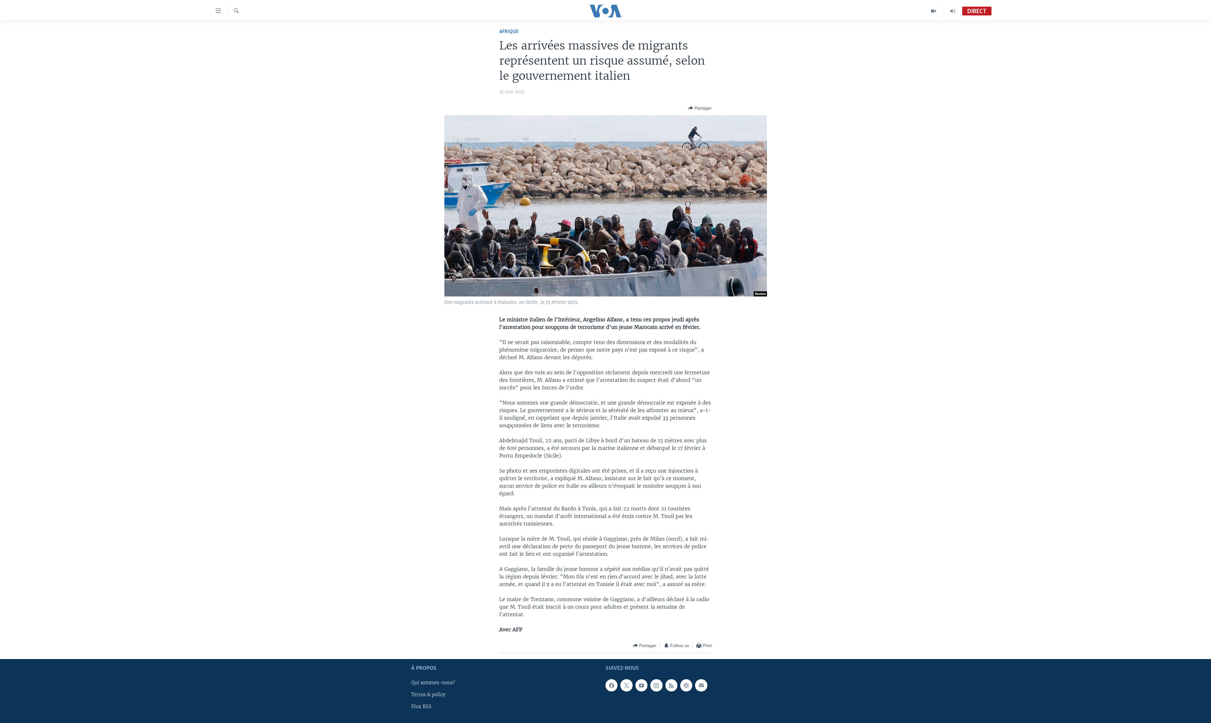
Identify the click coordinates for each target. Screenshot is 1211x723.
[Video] (933, 11)
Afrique (508, 31)
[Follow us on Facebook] (611, 685)
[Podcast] (686, 685)
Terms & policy (428, 695)
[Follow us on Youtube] (641, 685)
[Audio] (952, 11)
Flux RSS (421, 707)
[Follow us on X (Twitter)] (626, 685)
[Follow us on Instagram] (656, 685)
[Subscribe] (701, 685)
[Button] (700, 108)
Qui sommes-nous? (433, 683)
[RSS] (671, 685)
